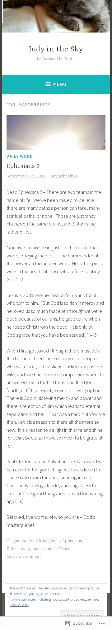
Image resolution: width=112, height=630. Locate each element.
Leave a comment (24, 556)
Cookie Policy (19, 604)
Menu (60, 84)
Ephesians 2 (23, 166)
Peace (64, 548)
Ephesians (72, 540)
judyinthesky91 (64, 176)
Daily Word (20, 156)
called (27, 540)
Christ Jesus (48, 540)
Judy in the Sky (56, 49)
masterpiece (44, 548)
